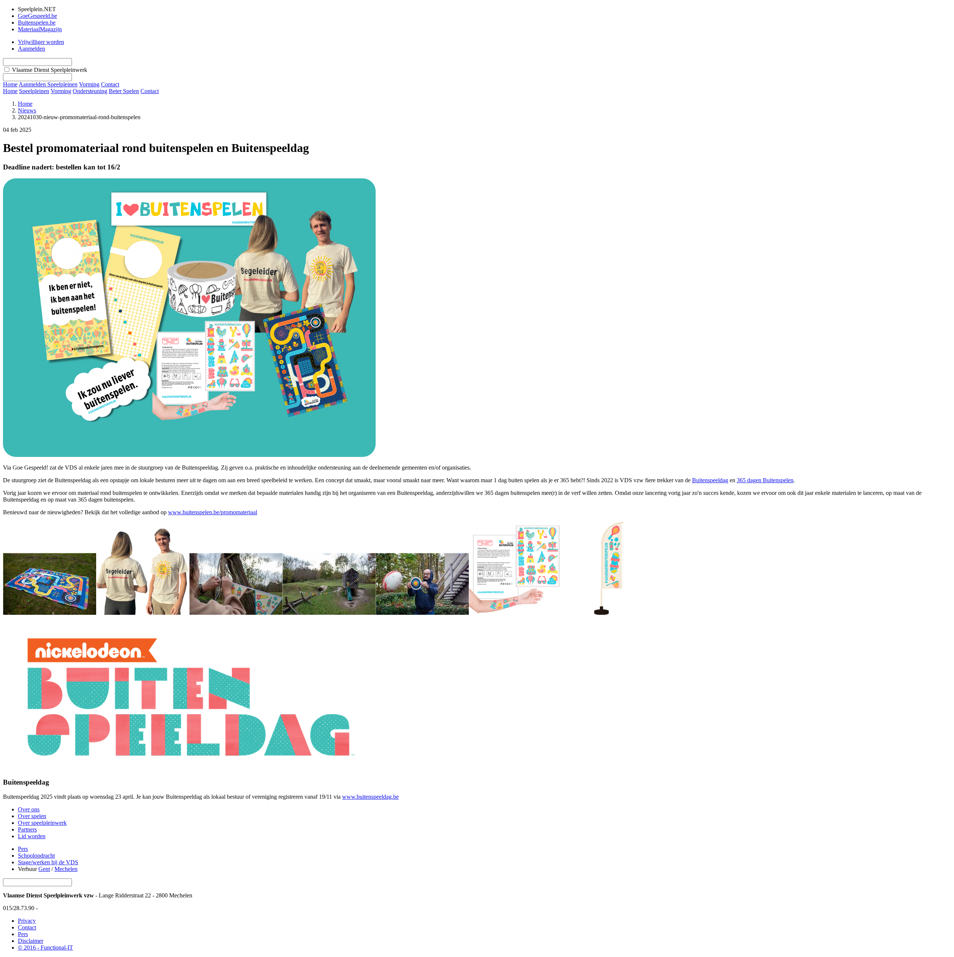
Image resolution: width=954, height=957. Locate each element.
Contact (149, 91)
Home (10, 91)
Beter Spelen (124, 91)
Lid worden (31, 836)
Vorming (61, 91)
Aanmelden (31, 48)
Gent (44, 869)
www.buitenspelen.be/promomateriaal (212, 512)
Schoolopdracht (36, 855)
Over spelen (32, 816)
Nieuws (27, 110)
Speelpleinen (34, 91)
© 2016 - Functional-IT (45, 947)
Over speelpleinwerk (42, 823)
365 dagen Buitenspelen (765, 480)
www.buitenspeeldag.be (370, 797)
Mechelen (66, 869)
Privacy (27, 921)
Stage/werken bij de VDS (48, 862)
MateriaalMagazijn (40, 29)
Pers (23, 849)
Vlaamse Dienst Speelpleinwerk (49, 70)
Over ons (29, 809)
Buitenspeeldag (710, 480)
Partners (27, 829)
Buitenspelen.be (37, 22)
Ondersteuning (90, 91)
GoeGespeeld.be (37, 16)
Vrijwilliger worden (41, 42)
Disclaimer (30, 941)
